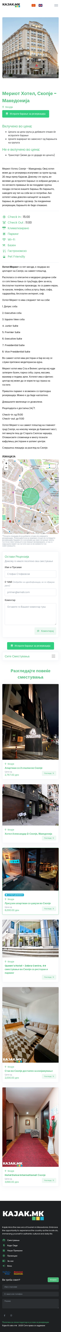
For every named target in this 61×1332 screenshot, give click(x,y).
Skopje (9, 107)
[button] (6, 463)
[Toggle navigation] (56, 5)
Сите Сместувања (17, 656)
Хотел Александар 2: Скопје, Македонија (28, 834)
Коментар (10, 600)
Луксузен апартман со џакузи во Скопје (28, 903)
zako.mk (13, 1325)
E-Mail (29, 583)
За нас (10, 1260)
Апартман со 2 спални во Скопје (23, 768)
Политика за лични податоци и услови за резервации (25, 1322)
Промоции (12, 1255)
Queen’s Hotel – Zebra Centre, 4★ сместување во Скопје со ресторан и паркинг (26, 969)
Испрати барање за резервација (27, 114)
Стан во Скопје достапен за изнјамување (29, 1071)
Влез (9, 1265)
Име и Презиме (13, 567)
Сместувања (13, 1240)
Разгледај (48, 773)
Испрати (53, 1280)
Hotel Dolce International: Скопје (25, 1175)
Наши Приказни (15, 1250)
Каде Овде (12, 1245)
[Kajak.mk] (11, 5)
